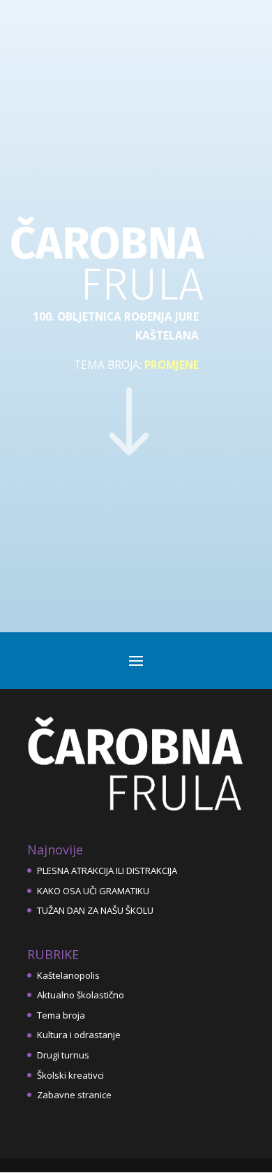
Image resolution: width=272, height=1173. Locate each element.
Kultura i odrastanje (79, 1034)
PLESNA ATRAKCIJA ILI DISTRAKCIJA (107, 870)
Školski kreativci (70, 1075)
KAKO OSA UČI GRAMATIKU (93, 890)
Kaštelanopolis (68, 975)
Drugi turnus (63, 1055)
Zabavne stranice (74, 1094)
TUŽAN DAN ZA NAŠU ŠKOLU (95, 910)
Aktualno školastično (80, 995)
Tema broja (61, 1015)
